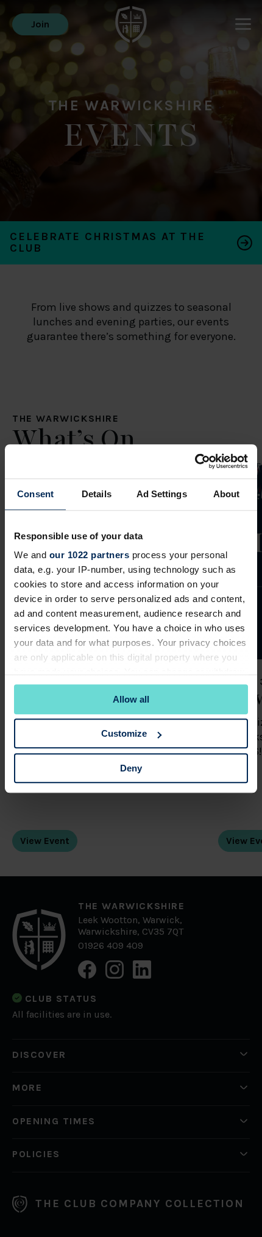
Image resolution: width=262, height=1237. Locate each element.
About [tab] (226, 494)
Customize (124, 733)
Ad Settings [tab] (161, 494)
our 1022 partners (89, 555)
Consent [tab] (35, 494)
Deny (131, 768)
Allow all (131, 699)
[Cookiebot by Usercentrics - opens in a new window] (194, 461)
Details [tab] (97, 494)
